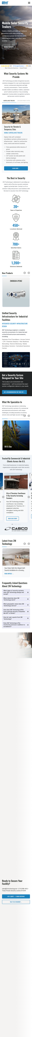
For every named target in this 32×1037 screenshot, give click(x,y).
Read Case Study (12, 518)
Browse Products (8, 47)
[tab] (9, 101)
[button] (2, 34)
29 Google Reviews (18, 66)
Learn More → (16, 168)
